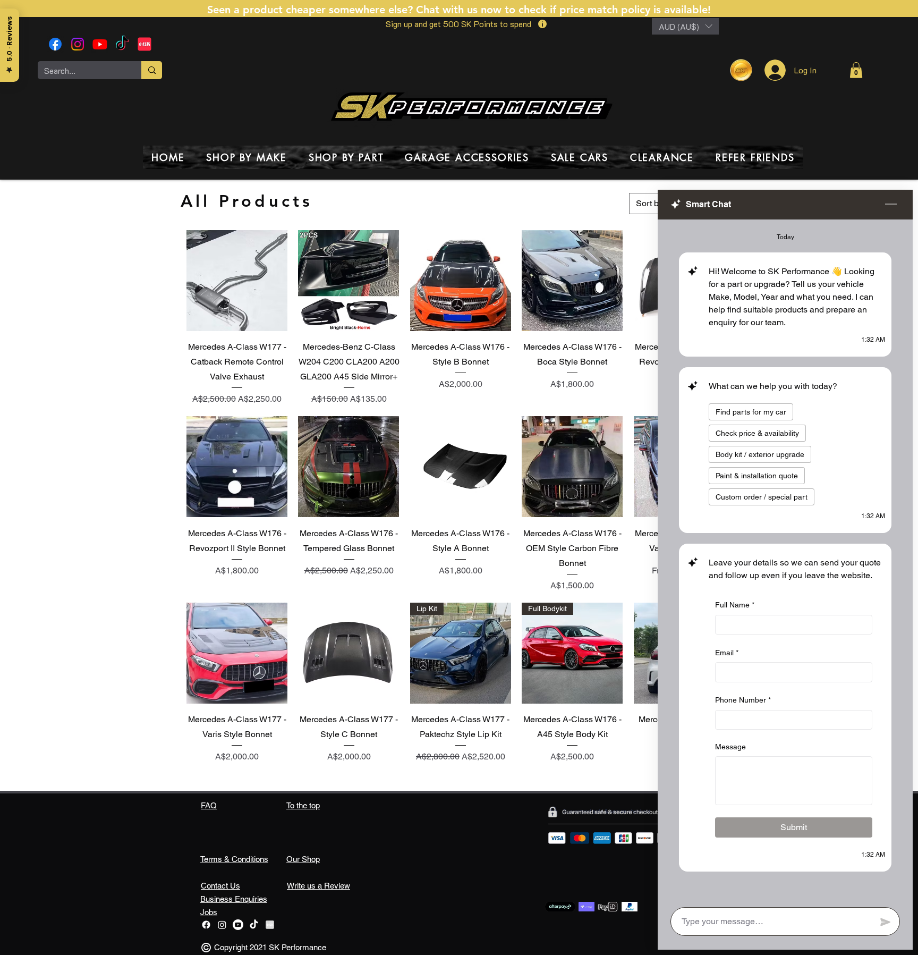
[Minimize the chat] (890, 204)
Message (730, 746)
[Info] (542, 24)
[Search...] (151, 70)
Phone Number (743, 700)
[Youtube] (99, 44)
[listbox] (685, 26)
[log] (785, 560)
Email (726, 652)
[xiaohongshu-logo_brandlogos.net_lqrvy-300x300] (144, 44)
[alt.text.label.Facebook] (55, 44)
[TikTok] (122, 44)
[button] (685, 26)
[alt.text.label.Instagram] (77, 44)
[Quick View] (236, 280)
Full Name (734, 605)
